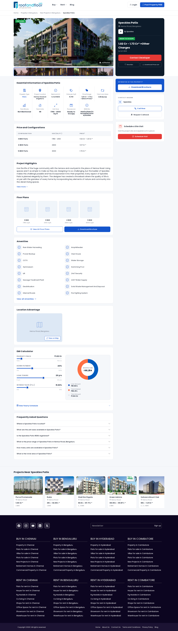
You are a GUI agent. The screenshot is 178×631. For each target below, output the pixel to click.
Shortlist (130, 65)
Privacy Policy (147, 627)
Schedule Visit (141, 136)
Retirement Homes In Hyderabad (105, 566)
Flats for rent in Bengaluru (65, 586)
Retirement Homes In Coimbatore (143, 566)
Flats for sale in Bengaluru (65, 549)
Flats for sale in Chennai (27, 549)
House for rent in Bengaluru (65, 590)
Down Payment (24, 366)
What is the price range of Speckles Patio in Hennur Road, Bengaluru (46, 441)
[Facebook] (19, 525)
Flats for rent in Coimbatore (140, 586)
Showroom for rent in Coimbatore (143, 611)
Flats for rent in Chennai (27, 586)
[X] (47, 525)
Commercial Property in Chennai (31, 570)
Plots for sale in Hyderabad (103, 557)
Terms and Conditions (131, 627)
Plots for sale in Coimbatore (140, 557)
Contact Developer (140, 57)
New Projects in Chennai (27, 561)
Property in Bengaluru (29, 13)
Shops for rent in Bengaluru (65, 603)
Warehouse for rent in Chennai (30, 615)
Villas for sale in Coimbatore (140, 553)
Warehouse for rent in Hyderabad (106, 615)
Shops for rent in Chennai (27, 603)
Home (16, 13)
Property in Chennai (25, 545)
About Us (105, 627)
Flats (24, 97)
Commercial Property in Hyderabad (107, 570)
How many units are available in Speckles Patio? (37, 447)
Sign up (157, 525)
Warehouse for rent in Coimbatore (143, 615)
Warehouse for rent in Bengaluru (68, 615)
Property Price (24, 356)
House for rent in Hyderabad (103, 590)
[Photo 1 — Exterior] (63, 71)
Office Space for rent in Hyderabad (107, 607)
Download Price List (152, 65)
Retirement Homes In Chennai (30, 566)
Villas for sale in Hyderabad (103, 553)
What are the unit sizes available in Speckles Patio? (38, 429)
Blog (156, 627)
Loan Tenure (22, 375)
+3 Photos (106, 62)
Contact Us (116, 627)
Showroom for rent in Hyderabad (105, 611)
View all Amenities (25, 299)
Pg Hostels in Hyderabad (101, 594)
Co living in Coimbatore (138, 599)
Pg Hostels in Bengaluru (63, 594)
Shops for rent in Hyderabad (103, 603)
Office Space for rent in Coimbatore (144, 607)
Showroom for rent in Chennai (30, 611)
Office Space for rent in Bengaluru (69, 607)
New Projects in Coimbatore (140, 561)
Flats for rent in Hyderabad (103, 586)
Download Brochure (88, 229)
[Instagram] (26, 525)
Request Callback (141, 114)
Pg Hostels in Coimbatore (139, 594)
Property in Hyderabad (101, 545)
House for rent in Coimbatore (141, 590)
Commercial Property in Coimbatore (144, 570)
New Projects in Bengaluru (50, 13)
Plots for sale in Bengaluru (65, 557)
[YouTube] (33, 525)
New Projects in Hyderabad (103, 561)
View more (21, 186)
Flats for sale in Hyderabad (103, 549)
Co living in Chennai (25, 599)
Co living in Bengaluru (63, 599)
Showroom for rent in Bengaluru (67, 611)
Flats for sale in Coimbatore (140, 549)
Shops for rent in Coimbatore (141, 603)
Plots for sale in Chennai (27, 557)
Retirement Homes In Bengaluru (67, 566)
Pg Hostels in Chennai (26, 594)
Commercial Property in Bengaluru (69, 570)
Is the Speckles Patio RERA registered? (33, 435)
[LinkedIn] (40, 525)
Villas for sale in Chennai (27, 553)
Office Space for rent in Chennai (31, 607)
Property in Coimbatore (138, 545)
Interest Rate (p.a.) (26, 385)
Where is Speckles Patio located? (31, 423)
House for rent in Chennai (28, 590)
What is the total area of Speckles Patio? (34, 453)
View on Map (54, 338)
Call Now (141, 108)
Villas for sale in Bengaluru (65, 553)
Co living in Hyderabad (101, 599)
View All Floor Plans (41, 229)
